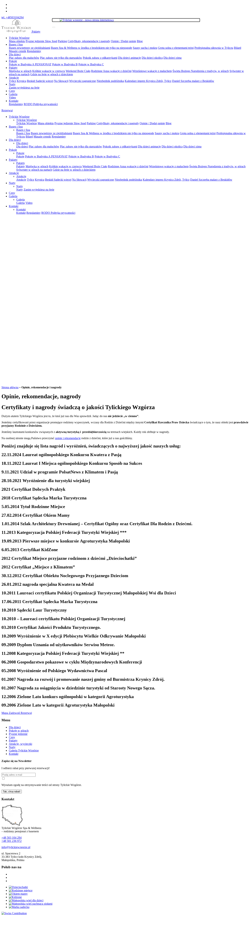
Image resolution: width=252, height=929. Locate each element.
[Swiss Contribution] (14, 913)
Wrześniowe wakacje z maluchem (152, 71)
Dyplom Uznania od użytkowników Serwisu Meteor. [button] (58, 644)
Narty (12, 84)
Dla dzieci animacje (129, 57)
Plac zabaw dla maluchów (24, 57)
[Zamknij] (53, 27)
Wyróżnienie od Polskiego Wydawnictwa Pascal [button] (54, 670)
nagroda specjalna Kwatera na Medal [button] (48, 584)
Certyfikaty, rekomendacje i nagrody (89, 41)
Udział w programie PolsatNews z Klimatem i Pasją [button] (59, 472)
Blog (140, 41)
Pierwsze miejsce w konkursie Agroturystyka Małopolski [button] (65, 541)
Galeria (13, 94)
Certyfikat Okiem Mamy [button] (35, 515)
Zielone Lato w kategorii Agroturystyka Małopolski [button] (58, 705)
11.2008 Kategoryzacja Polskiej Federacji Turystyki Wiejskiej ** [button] (62, 653)
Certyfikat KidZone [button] (30, 549)
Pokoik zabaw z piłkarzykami (100, 57)
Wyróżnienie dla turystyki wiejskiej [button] (45, 480)
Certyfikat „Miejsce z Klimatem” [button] (38, 567)
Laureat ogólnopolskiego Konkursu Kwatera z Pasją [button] (61, 454)
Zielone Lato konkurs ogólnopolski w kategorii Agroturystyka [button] (67, 696)
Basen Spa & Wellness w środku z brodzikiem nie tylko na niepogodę (91, 47)
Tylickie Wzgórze (19, 37)
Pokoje (13, 61)
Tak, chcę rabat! (11, 791)
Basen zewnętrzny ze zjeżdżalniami (29, 47)
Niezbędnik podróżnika (110, 80)
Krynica (21, 80)
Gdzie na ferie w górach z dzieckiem (51, 74)
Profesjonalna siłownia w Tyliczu (213, 47)
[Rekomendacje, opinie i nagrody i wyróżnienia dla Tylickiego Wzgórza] (16, 31)
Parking (62, 41)
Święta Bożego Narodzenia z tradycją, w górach (200, 71)
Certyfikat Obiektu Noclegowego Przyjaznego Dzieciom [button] (64, 575)
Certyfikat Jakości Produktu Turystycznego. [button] (51, 627)
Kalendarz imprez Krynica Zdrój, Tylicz (148, 80)
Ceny (12, 90)
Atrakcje (14, 77)
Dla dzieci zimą (172, 57)
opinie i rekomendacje (68, 438)
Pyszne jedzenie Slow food (41, 41)
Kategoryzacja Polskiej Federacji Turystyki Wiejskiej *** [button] (64, 532)
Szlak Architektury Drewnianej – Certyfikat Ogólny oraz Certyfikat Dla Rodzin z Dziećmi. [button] (96, 523)
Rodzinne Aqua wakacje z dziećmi (111, 71)
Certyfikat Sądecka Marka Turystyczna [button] (44, 498)
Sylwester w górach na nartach (34, 169)
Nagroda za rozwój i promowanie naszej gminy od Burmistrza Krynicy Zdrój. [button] (83, 679)
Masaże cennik (17, 51)
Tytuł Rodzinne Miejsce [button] (33, 506)
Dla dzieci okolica (152, 57)
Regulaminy (34, 51)
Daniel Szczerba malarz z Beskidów (193, 80)
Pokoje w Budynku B (65, 64)
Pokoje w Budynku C (91, 64)
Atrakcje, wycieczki (20, 743)
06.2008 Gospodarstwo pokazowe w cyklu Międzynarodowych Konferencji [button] (71, 662)
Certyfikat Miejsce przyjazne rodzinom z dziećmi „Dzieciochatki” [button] (69, 558)
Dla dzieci (15, 54)
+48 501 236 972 (11, 840)
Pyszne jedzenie (18, 733)
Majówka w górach (20, 71)
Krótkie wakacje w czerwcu (48, 71)
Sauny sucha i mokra (145, 47)
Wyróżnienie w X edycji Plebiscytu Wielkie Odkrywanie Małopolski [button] (73, 636)
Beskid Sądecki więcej (40, 80)
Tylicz (12, 80)
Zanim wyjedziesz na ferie (24, 87)
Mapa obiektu (17, 41)
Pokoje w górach (19, 730)
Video (12, 97)
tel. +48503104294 (12, 17)
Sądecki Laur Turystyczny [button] (34, 610)
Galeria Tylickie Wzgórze (24, 750)
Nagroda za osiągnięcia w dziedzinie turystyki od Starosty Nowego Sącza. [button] (78, 688)
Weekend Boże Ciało (78, 71)
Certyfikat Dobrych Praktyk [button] (33, 489)
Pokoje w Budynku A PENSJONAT (30, 64)
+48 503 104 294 (11, 837)
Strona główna (9, 387)
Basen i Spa (16, 44)
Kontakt (13, 100)
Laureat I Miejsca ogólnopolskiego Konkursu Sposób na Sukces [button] (71, 463)
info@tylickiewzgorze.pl (15, 847)
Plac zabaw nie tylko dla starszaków (61, 57)
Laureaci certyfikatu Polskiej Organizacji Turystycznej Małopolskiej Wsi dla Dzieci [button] (88, 593)
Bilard (237, 47)
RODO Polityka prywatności (41, 104)
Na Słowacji (61, 80)
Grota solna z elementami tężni (176, 47)
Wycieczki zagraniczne (82, 80)
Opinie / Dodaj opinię (123, 41)
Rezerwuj (7, 110)
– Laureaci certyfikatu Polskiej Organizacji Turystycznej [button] (63, 618)
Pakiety (36, 31)
